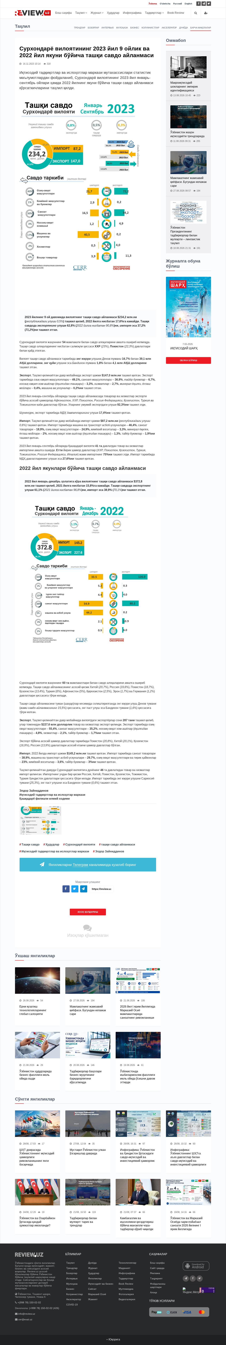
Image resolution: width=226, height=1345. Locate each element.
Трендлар (79, 27)
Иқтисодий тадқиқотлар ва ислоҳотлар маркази (55, 851)
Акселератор (169, 27)
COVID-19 (72, 1304)
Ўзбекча (153, 3)
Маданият (124, 1268)
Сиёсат (92, 1288)
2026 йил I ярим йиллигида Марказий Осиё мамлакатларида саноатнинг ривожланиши (137, 1012)
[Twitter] (209, 3)
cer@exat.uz (25, 1319)
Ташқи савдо (31, 844)
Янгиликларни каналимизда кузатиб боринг (92, 865)
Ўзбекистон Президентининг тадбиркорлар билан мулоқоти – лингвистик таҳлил (185, 235)
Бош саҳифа (63, 12)
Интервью (108, 27)
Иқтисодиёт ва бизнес (100, 1283)
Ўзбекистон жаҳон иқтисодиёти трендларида (187, 134)
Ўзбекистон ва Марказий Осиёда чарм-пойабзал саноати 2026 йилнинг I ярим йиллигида (186, 1224)
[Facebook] (198, 3)
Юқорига (114, 1339)
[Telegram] (203, 3)
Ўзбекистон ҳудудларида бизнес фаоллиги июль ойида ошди (35, 1075)
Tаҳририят (156, 1278)
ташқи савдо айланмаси (118, 844)
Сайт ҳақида (157, 1268)
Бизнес (134, 27)
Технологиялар (127, 1262)
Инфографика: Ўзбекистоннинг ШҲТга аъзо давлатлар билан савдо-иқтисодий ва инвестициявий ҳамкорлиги (188, 1157)
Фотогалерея (126, 1294)
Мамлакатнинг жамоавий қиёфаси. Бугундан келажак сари (88, 1010)
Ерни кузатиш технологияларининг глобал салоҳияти (32, 1010)
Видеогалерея (127, 1299)
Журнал (96, 12)
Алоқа (153, 1292)
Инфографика (132, 12)
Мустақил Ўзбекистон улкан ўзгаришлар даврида (88, 1151)
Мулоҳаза (122, 27)
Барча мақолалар (200, 27)
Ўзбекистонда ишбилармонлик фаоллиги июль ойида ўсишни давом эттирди (137, 1077)
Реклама (155, 1273)
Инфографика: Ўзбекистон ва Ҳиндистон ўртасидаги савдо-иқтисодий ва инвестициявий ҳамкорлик (137, 1155)
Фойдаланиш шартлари (157, 1285)
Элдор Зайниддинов (109, 851)
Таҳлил (80, 12)
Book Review (175, 12)
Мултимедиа (126, 1288)
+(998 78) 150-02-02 (29, 1302)
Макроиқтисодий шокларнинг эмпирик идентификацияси (184, 86)
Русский (177, 3)
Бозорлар (93, 27)
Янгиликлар (95, 1278)
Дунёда (183, 27)
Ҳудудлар (113, 12)
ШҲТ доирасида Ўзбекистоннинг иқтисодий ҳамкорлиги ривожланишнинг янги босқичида (36, 1157)
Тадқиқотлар (153, 12)
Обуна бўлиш (188, 360)
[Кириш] (206, 12)
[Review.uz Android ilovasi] (196, 1266)
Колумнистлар (150, 27)
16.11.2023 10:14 (31, 63)
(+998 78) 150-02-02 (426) (44, 1308)
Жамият (92, 1299)
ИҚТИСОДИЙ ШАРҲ (184, 348)
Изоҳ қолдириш (88, 912)
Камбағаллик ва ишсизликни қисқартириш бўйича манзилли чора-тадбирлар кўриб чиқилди (136, 1224)
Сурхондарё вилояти (80, 844)
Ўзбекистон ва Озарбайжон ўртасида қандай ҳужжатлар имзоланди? (37, 1222)
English (188, 3)
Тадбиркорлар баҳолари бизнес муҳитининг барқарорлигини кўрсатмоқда (86, 1077)
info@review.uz (26, 1313)
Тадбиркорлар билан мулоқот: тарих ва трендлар (83, 1222)
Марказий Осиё (97, 1294)
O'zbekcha (165, 3)
